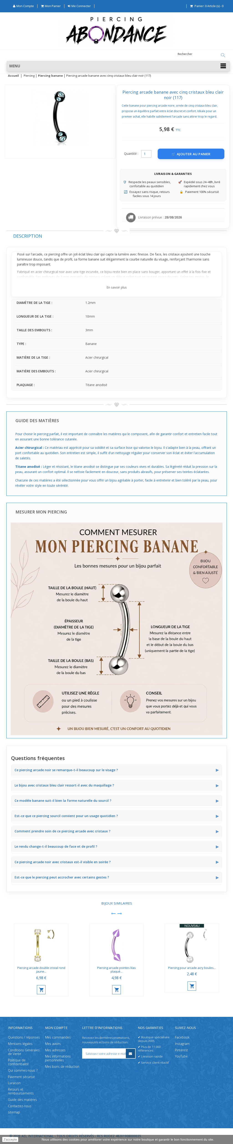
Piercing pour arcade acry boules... (192, 968)
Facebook (182, 1037)
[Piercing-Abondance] (116, 46)
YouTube (181, 1056)
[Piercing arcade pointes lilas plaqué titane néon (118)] (116, 944)
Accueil (13, 76)
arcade (37, 254)
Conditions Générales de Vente (24, 1052)
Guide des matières (22, 1099)
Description (27, 236)
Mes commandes (58, 1037)
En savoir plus (116, 287)
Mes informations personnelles (58, 1058)
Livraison (14, 1083)
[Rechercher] (223, 55)
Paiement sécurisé (21, 1077)
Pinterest (181, 1050)
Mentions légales (20, 1043)
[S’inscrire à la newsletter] (130, 1053)
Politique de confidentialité (18, 1062)
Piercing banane (50, 76)
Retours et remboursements (21, 1091)
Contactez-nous (19, 1106)
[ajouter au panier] (41, 989)
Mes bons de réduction (62, 1066)
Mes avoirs (53, 1043)
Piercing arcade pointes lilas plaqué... (116, 970)
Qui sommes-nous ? (23, 1070)
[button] (118, 66)
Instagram (182, 1043)
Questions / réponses (24, 1037)
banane (93, 259)
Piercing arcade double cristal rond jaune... (41, 970)
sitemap (14, 1112)
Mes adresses (55, 1050)
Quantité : (131, 153)
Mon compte (56, 1028)
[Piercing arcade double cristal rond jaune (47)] (41, 944)
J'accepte (10, 1139)
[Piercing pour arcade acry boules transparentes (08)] (192, 944)
